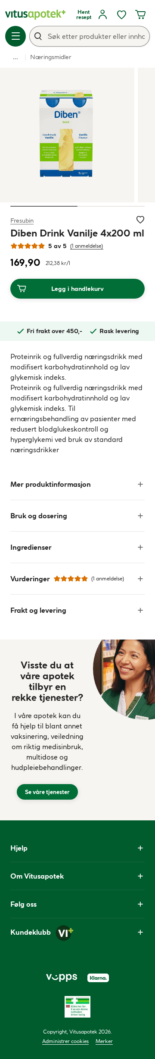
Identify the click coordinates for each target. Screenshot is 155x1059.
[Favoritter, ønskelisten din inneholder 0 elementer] (121, 14)
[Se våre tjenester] (47, 730)
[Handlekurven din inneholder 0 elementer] (140, 14)
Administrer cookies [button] (65, 1041)
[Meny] (15, 36)
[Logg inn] (102, 14)
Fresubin (22, 220)
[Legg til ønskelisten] (140, 219)
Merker (104, 1041)
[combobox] (89, 36)
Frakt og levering (38, 610)
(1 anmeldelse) (86, 246)
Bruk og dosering (38, 515)
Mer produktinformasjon (50, 484)
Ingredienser (31, 547)
